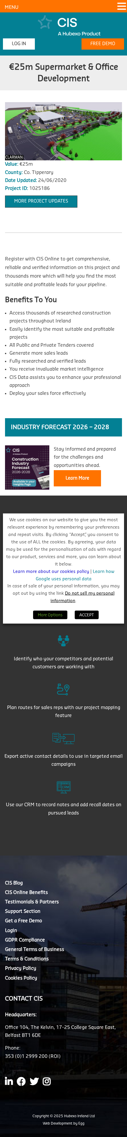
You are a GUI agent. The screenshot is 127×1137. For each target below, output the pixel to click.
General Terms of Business (34, 949)
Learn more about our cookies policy (51, 571)
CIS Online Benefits (26, 892)
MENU (12, 7)
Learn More (77, 478)
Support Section (22, 911)
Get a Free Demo (23, 920)
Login (11, 930)
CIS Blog (14, 883)
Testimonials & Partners (32, 902)
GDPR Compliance (25, 940)
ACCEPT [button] (86, 615)
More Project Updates (41, 201)
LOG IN (19, 44)
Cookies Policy (21, 978)
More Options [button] (50, 615)
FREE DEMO (102, 44)
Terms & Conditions (27, 959)
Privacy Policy (20, 968)
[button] (121, 7)
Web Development (58, 1123)
